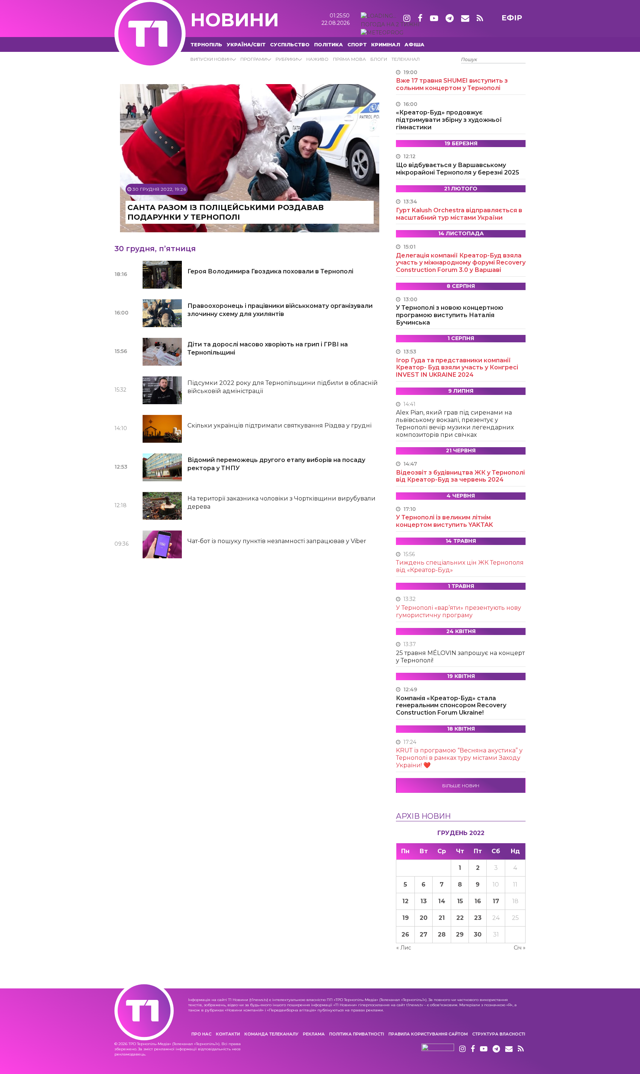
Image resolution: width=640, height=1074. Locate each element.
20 (423, 917)
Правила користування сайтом (428, 1034)
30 (477, 934)
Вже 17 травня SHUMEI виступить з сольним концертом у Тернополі (452, 84)
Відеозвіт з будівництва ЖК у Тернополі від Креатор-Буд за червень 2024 (460, 476)
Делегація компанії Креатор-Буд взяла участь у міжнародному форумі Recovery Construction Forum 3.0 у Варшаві (461, 263)
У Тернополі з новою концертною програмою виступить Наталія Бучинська (449, 315)
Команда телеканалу (271, 1034)
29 (460, 934)
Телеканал (405, 59)
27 (423, 934)
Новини (234, 20)
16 (477, 901)
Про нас (201, 1034)
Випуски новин (210, 59)
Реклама (314, 1034)
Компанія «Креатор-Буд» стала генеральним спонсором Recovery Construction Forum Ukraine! (451, 705)
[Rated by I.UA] (438, 1049)
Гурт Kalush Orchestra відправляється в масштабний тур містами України (459, 214)
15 (460, 901)
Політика (328, 44)
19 (405, 917)
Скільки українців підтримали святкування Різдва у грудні (279, 425)
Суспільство (290, 44)
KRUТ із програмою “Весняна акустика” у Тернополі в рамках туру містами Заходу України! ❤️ (459, 758)
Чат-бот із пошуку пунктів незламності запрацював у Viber (276, 541)
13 (423, 901)
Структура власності (498, 1034)
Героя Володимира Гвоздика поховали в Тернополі (270, 271)
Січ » (520, 947)
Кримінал (385, 44)
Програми (253, 59)
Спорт (357, 44)
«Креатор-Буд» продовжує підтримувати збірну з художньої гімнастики (449, 120)
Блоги (378, 59)
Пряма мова (349, 59)
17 (496, 901)
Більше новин (460, 785)
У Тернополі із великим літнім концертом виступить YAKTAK (444, 521)
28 (442, 934)
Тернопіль (206, 44)
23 (477, 917)
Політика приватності (356, 1034)
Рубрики (286, 59)
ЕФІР (511, 17)
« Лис (403, 947)
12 (405, 901)
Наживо (317, 59)
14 (441, 901)
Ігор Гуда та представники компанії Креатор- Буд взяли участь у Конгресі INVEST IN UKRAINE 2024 (457, 368)
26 (405, 934)
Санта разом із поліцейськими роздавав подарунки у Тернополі (225, 212)
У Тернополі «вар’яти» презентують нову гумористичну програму (458, 611)
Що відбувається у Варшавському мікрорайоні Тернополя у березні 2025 (457, 169)
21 (442, 917)
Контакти (228, 1034)
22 (460, 917)
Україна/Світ (246, 44)
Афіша (414, 44)
